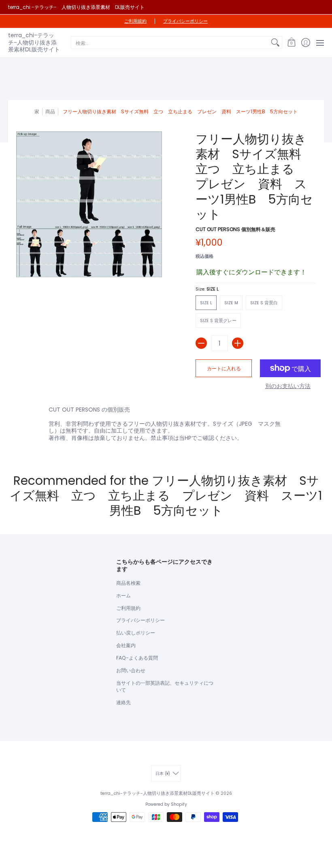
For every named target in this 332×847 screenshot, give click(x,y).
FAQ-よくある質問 (137, 657)
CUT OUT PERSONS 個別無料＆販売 (235, 229)
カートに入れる (224, 368)
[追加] (237, 343)
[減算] (201, 343)
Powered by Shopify (166, 804)
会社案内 (126, 645)
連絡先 (123, 702)
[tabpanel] (166, 425)
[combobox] (170, 42)
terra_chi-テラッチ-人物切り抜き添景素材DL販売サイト (34, 42)
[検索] (275, 42)
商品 (50, 111)
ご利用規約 (135, 21)
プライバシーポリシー (185, 21)
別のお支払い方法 (288, 386)
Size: (207, 289)
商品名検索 (128, 583)
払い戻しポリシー (135, 632)
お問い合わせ (130, 670)
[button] (291, 42)
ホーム (123, 595)
